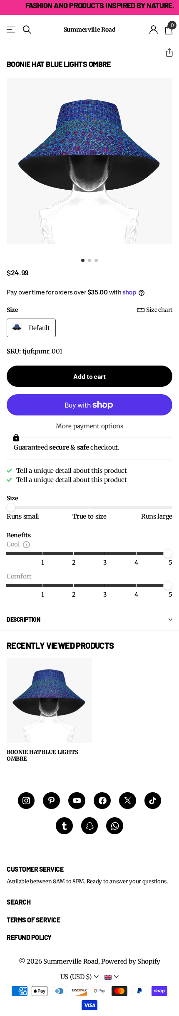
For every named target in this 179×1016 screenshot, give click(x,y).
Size (89, 310)
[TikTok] (153, 800)
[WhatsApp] (114, 825)
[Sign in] (153, 30)
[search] (27, 29)
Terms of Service (33, 920)
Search (18, 902)
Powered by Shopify (130, 961)
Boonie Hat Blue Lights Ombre (42, 756)
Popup (26, 544)
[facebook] (102, 800)
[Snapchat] (89, 825)
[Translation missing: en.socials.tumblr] (64, 825)
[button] (165, 52)
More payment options (89, 426)
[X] (127, 800)
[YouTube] (76, 800)
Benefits (19, 535)
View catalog (11, 30)
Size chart (159, 310)
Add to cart (89, 376)
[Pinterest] (51, 800)
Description (23, 619)
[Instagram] (26, 800)
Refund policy (29, 937)
